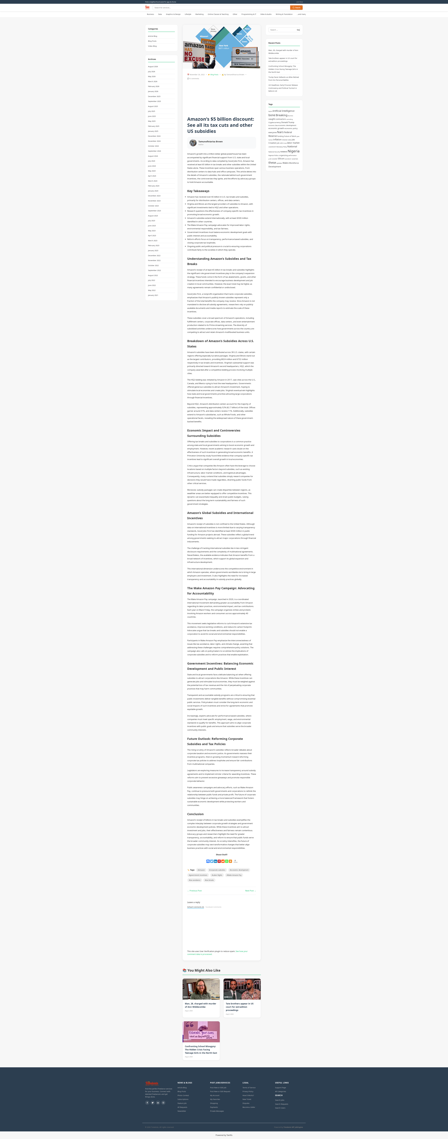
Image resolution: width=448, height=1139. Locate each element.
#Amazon (201, 870)
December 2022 (154, 255)
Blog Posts (152, 41)
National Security (274, 152)
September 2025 (154, 101)
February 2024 (153, 186)
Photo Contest (183, 1095)
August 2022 (153, 275)
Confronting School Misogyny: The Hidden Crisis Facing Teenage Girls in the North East (201, 1049)
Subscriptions (183, 1099)
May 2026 (152, 76)
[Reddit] (223, 860)
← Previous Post (194, 890)
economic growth (276, 128)
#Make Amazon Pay (234, 875)
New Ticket (247, 1099)
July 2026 (151, 71)
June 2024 (152, 166)
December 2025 (154, 96)
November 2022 (154, 260)
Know (285, 143)
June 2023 (152, 226)
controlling (289, 119)
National (292, 146)
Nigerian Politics (273, 155)
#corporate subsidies (217, 870)
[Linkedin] (215, 860)
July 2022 (151, 280)
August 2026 (153, 66)
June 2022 (152, 285)
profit (270, 159)
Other (235, 14)
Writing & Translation (284, 14)
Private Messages (217, 1111)
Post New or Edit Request (220, 1091)
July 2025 (151, 111)
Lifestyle (188, 14)
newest (283, 151)
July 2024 (151, 161)
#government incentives (198, 875)
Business (150, 14)
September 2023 (154, 211)
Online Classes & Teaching (218, 14)
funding (280, 136)
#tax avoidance (194, 880)
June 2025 (152, 116)
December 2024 (154, 136)
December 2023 (154, 196)
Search (297, 8)
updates (279, 163)
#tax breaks (209, 880)
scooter (274, 159)
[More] (230, 860)
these (272, 162)
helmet (270, 140)
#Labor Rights (217, 875)
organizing (283, 155)
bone (271, 115)
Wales (286, 162)
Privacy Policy (248, 1091)
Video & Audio (266, 14)
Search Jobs (279, 1100)
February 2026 (153, 86)
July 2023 (151, 220)
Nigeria (293, 151)
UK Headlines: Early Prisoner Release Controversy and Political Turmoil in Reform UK (283, 88)
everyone (272, 132)
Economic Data (273, 125)
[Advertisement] (221, 98)
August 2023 (153, 216)
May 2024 (152, 171)
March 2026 (152, 81)
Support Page (280, 1087)
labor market (293, 142)
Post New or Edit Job (218, 1087)
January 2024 (153, 191)
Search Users (280, 1108)
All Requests (182, 1107)
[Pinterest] (219, 860)
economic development (287, 125)
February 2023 (153, 245)
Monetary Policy (281, 147)
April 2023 (152, 235)
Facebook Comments (213, 907)
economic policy (291, 128)
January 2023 (153, 250)
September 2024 (154, 151)
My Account (214, 1095)
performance (292, 155)
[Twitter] (211, 860)
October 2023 (153, 206)
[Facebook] (208, 860)
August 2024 (153, 156)
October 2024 (153, 146)
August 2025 (153, 106)
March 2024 (152, 181)
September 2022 (154, 270)
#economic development (239, 870)
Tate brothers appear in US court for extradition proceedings (240, 1007)
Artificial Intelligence (283, 110)
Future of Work (290, 136)
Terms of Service (249, 1087)
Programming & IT (249, 14)
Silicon (281, 158)
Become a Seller (249, 1107)
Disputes (246, 1103)
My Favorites (215, 1099)
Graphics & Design (173, 14)
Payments (214, 1107)
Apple (270, 111)
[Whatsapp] (226, 860)
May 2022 (152, 290)
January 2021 (153, 295)
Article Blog (152, 36)
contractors (281, 119)
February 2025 (153, 126)
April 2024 (152, 176)
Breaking (281, 115)
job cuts (280, 143)
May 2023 (152, 231)
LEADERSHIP (272, 147)
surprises (295, 159)
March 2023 (152, 240)
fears (280, 132)
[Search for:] (282, 30)
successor (288, 159)
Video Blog (152, 46)
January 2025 (153, 131)
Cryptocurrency (274, 122)
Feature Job (182, 1103)
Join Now (300, 2)
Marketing (199, 14)
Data (160, 14)
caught (271, 119)
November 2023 (154, 201)
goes (298, 136)
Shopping (214, 1103)
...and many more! (304, 14)
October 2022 (153, 265)
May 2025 (152, 121)
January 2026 (153, 91)
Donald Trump (287, 122)
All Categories (280, 1091)
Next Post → (250, 890)
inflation (277, 139)
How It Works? (248, 1095)
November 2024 (154, 141)
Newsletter (182, 1111)
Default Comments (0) (195, 907)
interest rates (286, 140)
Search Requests (281, 1104)
